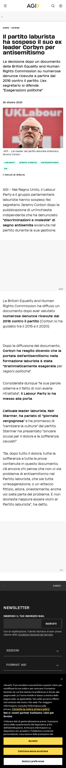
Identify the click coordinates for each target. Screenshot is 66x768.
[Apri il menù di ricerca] (53, 6)
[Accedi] (60, 6)
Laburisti (9, 162)
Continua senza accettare (33, 751)
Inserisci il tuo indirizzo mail (24, 616)
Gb (5, 168)
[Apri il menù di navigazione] (5, 6)
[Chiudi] (62, 679)
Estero (16, 28)
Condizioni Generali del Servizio (35, 634)
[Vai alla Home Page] (33, 5)
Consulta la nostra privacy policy (30, 709)
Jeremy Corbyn (28, 162)
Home (6, 28)
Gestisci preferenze (33, 761)
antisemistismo (49, 162)
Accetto (33, 741)
